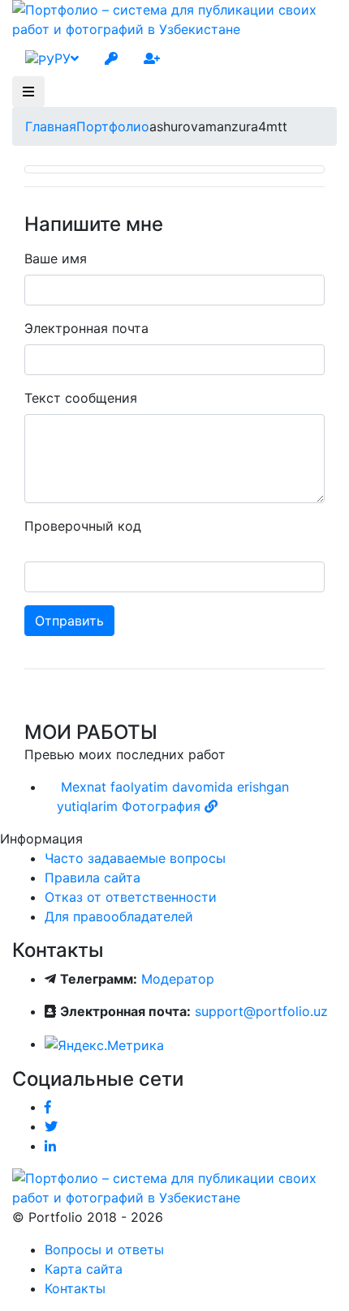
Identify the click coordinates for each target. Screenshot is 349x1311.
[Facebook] (48, 1107)
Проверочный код (82, 526)
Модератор (177, 979)
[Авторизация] (111, 58)
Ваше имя (55, 258)
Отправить (69, 621)
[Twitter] (51, 1126)
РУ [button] (62, 58)
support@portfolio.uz (261, 1011)
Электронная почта (86, 328)
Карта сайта (84, 1269)
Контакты (75, 1288)
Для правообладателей (119, 916)
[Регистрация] (152, 58)
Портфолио (112, 126)
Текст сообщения (80, 398)
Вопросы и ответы (104, 1249)
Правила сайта (92, 877)
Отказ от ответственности (131, 897)
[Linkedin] (50, 1146)
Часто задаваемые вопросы (135, 858)
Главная (50, 126)
